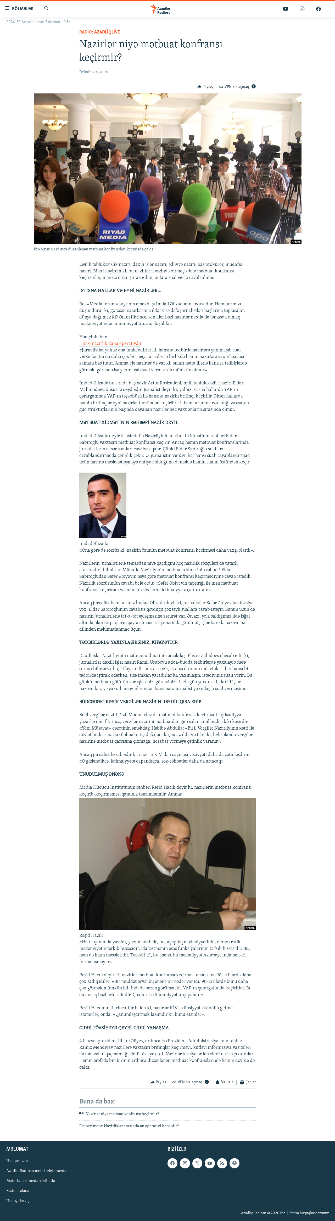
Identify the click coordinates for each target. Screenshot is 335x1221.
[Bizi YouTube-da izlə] (285, 9)
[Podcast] (234, 1163)
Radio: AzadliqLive (99, 32)
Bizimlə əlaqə (17, 1191)
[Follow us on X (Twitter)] (197, 1163)
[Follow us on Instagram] (185, 1163)
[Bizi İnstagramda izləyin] (302, 9)
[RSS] (222, 1163)
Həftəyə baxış (18, 1201)
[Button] (205, 86)
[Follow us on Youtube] (210, 1163)
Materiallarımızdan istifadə (30, 1181)
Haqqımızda (17, 1161)
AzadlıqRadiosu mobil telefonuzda (36, 1171)
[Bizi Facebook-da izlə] (318, 9)
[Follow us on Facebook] (172, 1163)
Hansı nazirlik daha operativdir (110, 343)
